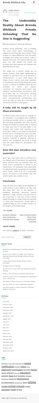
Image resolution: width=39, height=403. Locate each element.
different (10, 373)
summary (6, 389)
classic (28, 367)
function (29, 376)
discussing (17, 373)
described (26, 370)
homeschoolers (7, 383)
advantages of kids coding (8, 363)
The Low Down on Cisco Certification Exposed (18, 284)
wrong (19, 390)
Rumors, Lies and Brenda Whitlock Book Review (18, 273)
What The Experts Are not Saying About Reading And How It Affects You (20, 277)
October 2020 (7, 348)
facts (11, 376)
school (12, 386)
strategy (27, 386)
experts (4, 376)
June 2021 (6, 325)
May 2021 (6, 327)
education (25, 372)
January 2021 (7, 339)
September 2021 (8, 316)
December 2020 (8, 342)
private (9, 210)
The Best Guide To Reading (11, 266)
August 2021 (7, 319)
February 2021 (7, 336)
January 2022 (7, 304)
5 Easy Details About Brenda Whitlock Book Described (17, 262)
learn (25, 382)
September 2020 (8, 351)
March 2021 (6, 333)
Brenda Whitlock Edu (14, 2)
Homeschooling (18, 382)
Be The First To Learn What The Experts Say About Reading (19, 270)
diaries (3, 373)
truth (13, 389)
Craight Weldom (14, 10)
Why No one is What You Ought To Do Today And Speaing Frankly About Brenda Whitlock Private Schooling (18, 256)
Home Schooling (31, 12)
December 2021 (8, 307)
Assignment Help (19, 363)
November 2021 (8, 310)
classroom (6, 370)
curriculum (17, 370)
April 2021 (6, 330)
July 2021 (6, 322)
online (32, 382)
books (27, 363)
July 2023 (6, 301)
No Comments (14, 15)
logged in (15, 230)
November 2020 (8, 345)
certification (7, 366)
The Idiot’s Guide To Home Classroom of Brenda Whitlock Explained (18, 288)
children (17, 367)
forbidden (21, 376)
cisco (23, 366)
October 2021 (7, 313)
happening (12, 379)
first (15, 376)
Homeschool (23, 379)
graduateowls (4, 379)
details (34, 370)
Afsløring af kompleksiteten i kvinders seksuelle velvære (18, 250)
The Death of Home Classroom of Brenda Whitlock (19, 281)
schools (20, 386)
